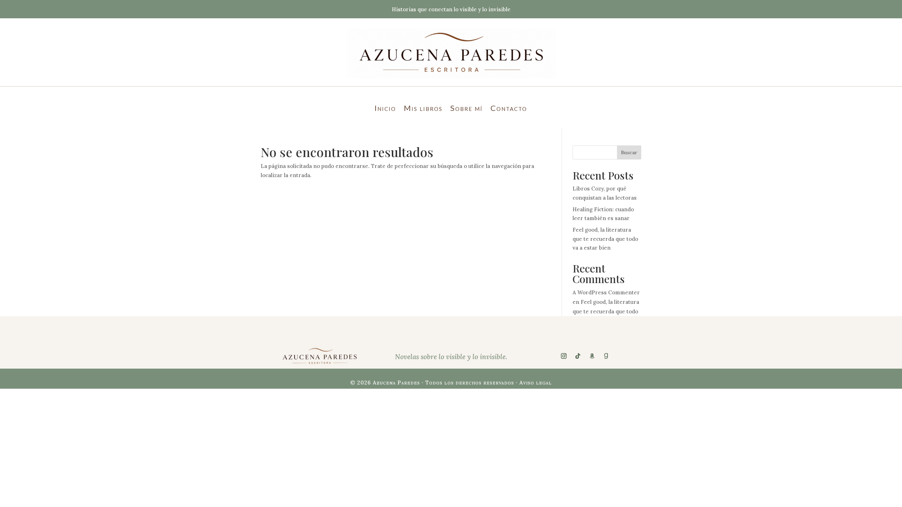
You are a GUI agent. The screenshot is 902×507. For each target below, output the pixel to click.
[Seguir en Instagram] (563, 356)
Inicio (385, 109)
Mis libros (423, 109)
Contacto (508, 109)
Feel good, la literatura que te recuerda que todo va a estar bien (605, 238)
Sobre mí (466, 109)
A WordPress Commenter (606, 292)
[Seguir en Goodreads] (606, 356)
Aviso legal (535, 382)
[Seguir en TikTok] (577, 356)
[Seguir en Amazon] (592, 356)
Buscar (629, 152)
